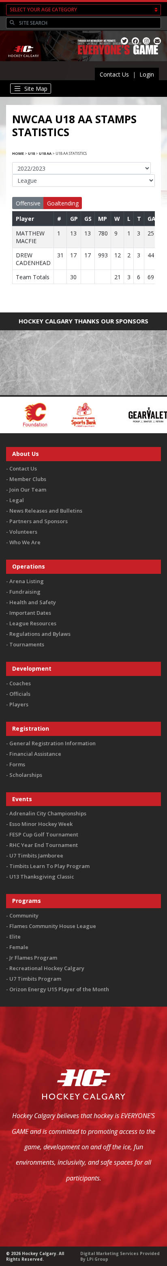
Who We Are (25, 542)
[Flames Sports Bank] (59, 414)
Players (18, 704)
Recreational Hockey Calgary (46, 968)
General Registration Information (52, 743)
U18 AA (45, 153)
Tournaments (26, 644)
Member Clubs (27, 479)
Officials (19, 693)
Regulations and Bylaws (40, 633)
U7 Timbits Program (35, 978)
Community (24, 915)
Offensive (28, 203)
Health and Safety (32, 602)
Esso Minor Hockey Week (41, 824)
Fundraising (25, 591)
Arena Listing (26, 581)
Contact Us (114, 74)
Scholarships (25, 774)
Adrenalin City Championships (47, 813)
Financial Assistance (35, 753)
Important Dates (30, 612)
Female (18, 947)
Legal (16, 500)
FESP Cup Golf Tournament (43, 834)
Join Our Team (27, 489)
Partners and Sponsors (38, 521)
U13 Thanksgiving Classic (41, 876)
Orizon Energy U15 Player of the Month (59, 989)
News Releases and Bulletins (45, 510)
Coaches (20, 683)
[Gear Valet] (123, 414)
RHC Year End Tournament (43, 845)
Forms (17, 764)
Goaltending (63, 203)
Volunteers (23, 531)
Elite (15, 936)
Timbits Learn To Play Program (49, 866)
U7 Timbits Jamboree (36, 855)
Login (146, 74)
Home (18, 153)
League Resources (32, 623)
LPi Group (97, 1259)
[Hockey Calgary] (24, 62)
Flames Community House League (52, 926)
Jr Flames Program (33, 957)
